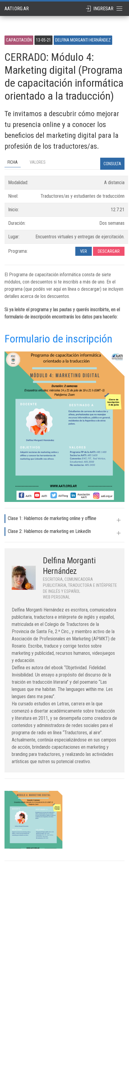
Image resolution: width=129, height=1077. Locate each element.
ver (83, 251)
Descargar (109, 251)
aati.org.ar (16, 8)
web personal (56, 597)
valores (38, 162)
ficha (13, 162)
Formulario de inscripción (58, 339)
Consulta (112, 163)
